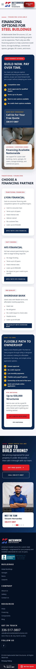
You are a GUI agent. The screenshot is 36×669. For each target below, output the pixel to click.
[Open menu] (3, 4)
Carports (4, 580)
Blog (3, 619)
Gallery (4, 594)
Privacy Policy (7, 661)
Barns (4, 576)
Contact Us (5, 598)
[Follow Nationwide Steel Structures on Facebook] (4, 645)
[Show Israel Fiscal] (19, 525)
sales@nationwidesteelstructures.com (14, 633)
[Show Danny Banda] (12, 525)
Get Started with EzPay (18, 416)
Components (6, 616)
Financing (5, 612)
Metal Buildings (7, 569)
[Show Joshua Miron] (23, 525)
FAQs (3, 609)
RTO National (18, 422)
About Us (5, 591)
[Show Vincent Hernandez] (17, 525)
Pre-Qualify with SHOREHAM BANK (16, 325)
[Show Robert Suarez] (14, 525)
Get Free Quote (14, 467)
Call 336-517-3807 (16, 475)
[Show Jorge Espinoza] (21, 525)
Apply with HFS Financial (16, 279)
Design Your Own (29, 4)
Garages (4, 573)
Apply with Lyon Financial (16, 231)
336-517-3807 (12, 121)
